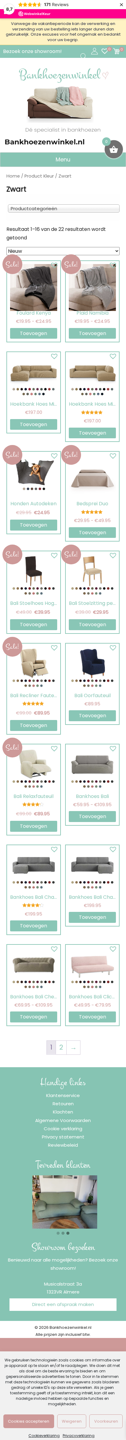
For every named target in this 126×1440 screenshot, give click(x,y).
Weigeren (72, 1421)
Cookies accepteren (28, 1421)
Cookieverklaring (44, 1435)
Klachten (63, 1112)
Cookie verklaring (63, 1128)
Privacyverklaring (78, 1435)
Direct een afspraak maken (63, 1304)
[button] (53, 264)
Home (13, 176)
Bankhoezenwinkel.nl (45, 142)
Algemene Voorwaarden (63, 1120)
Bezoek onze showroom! (32, 51)
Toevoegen (33, 333)
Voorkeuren (106, 1421)
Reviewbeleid (63, 1145)
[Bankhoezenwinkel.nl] (63, 100)
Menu (63, 159)
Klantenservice (63, 1095)
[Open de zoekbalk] (83, 56)
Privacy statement (63, 1137)
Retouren (63, 1103)
